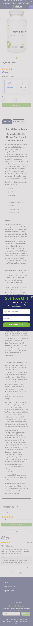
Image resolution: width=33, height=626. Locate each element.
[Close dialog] (31, 297)
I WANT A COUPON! (16, 325)
